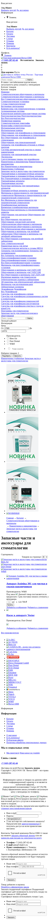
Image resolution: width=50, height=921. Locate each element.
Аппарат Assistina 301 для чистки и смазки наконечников (26, 585)
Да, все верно (22, 10)
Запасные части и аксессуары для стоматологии (21, 359)
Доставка (10, 723)
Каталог (10, 719)
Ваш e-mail (11, 813)
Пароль (9, 816)
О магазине (11, 735)
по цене (34, 554)
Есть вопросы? (13, 738)
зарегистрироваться (30, 824)
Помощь (10, 731)
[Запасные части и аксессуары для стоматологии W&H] (25, 571)
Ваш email (10, 904)
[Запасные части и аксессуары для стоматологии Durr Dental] (25, 566)
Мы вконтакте (12, 753)
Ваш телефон (12, 866)
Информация (7, 12)
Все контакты (27, 60)
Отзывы (10, 728)
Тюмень (12, 17)
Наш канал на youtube (30, 753)
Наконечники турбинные (12, 358)
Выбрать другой (8, 10)
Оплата (9, 721)
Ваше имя (10, 864)
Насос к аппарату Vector (20, 615)
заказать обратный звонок (23, 835)
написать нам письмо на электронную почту (21, 838)
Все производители (10, 633)
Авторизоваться (13, 819)
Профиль (5, 53)
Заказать (11, 880)
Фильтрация (6, 323)
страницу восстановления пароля (16, 808)
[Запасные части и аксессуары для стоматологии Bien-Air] (25, 562)
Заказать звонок (32, 768)
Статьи (9, 726)
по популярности (21, 554)
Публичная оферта (14, 740)
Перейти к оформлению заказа (15, 887)
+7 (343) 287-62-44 (9, 60)
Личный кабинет (9, 321)
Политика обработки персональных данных (26, 742)
